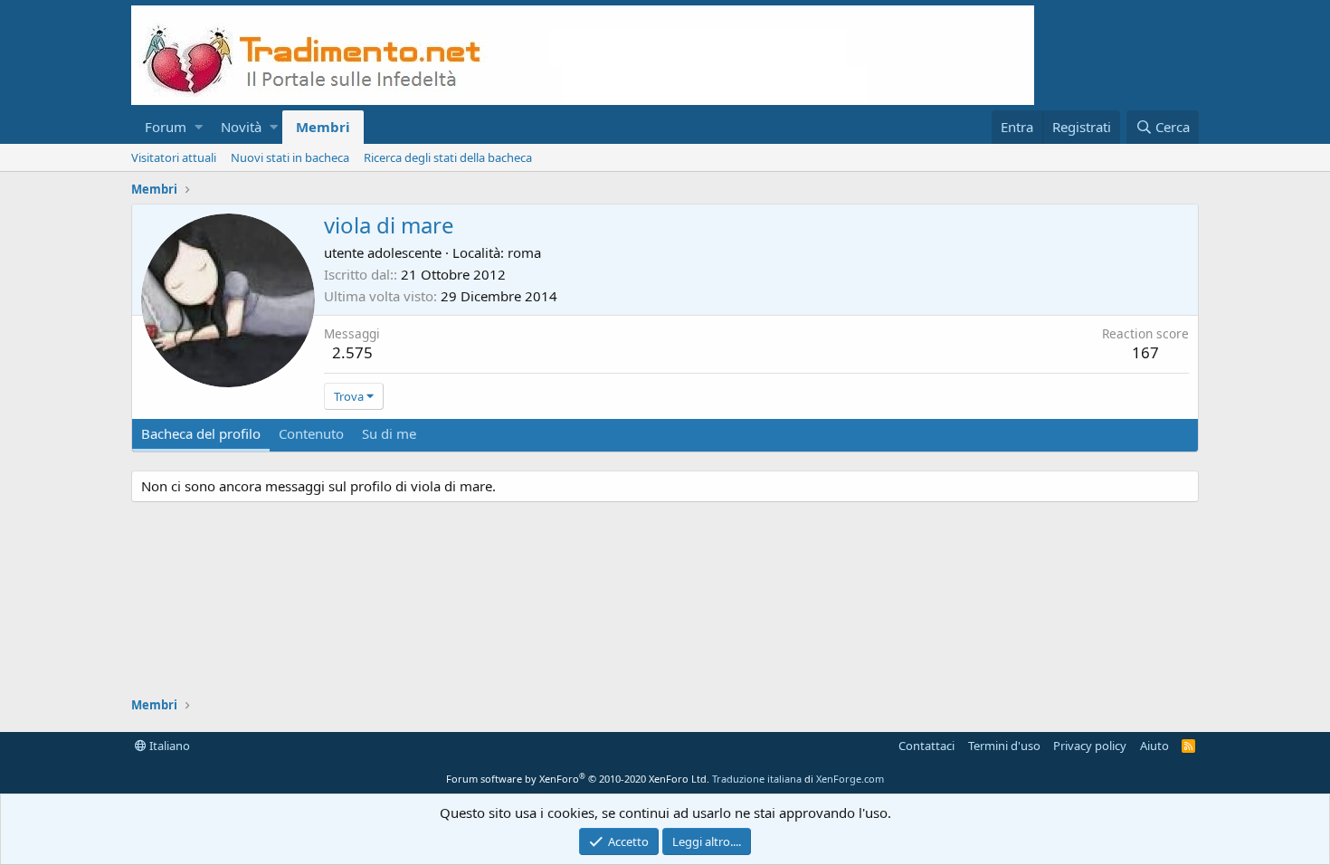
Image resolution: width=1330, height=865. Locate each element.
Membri (323, 127)
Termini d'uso (1004, 745)
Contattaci (926, 745)
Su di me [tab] (389, 433)
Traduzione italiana (757, 778)
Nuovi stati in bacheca (290, 157)
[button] (198, 127)
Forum (165, 127)
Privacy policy (1089, 745)
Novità (241, 127)
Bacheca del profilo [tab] (201, 433)
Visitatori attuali (173, 157)
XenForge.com (850, 778)
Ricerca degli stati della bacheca (448, 157)
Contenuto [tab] (311, 433)
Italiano (168, 745)
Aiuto (1154, 745)
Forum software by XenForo (577, 778)
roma (524, 252)
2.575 (352, 352)
